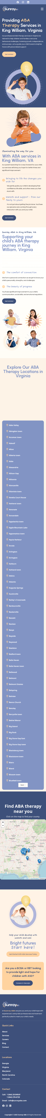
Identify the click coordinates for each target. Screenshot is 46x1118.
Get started (9, 54)
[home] (10, 9)
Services (5, 1035)
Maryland (6, 1071)
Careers (5, 1039)
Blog (4, 1043)
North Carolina (8, 1075)
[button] (42, 9)
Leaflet (27, 878)
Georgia (5, 1063)
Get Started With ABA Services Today (23, 954)
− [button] (3, 825)
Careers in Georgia (23, 983)
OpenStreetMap (35, 878)
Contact (5, 1047)
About (4, 1031)
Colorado (6, 1079)
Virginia (5, 1067)
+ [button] (3, 822)
